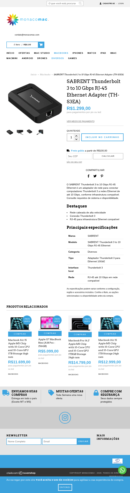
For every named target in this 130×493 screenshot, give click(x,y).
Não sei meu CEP (74, 162)
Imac (113, 53)
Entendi (65, 487)
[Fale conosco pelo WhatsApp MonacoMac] (122, 470)
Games (72, 58)
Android (27, 58)
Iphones (77, 53)
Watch (91, 53)
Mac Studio (42, 53)
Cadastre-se (109, 3)
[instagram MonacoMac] (65, 418)
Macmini (12, 58)
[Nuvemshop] (21, 474)
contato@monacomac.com (27, 35)
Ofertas (24, 53)
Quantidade (73, 131)
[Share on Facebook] (88, 176)
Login (121, 3)
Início (10, 53)
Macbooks (61, 53)
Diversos (57, 58)
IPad (103, 53)
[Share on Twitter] (95, 176)
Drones (42, 58)
